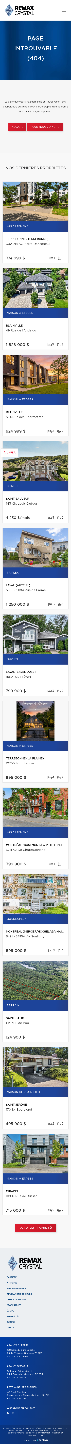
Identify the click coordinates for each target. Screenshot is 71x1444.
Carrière (12, 1277)
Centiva (42, 1440)
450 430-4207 (20, 1356)
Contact (12, 1328)
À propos (12, 1283)
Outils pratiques (17, 1300)
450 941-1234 (19, 1399)
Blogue (11, 1322)
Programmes (14, 1305)
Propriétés (13, 1316)
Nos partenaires (16, 1288)
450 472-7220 (20, 1378)
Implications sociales (19, 1294)
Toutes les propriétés (35, 1228)
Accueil (17, 127)
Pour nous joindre (45, 127)
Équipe (10, 1311)
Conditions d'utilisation (38, 1433)
